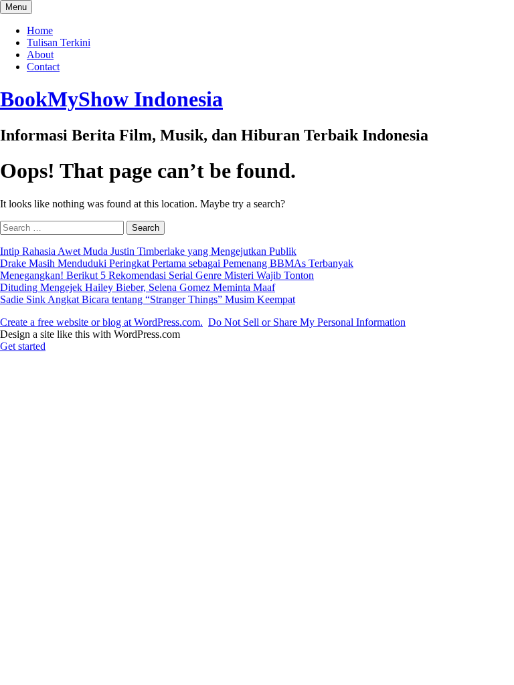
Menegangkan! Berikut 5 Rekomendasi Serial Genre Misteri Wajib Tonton (157, 275)
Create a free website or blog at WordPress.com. (101, 322)
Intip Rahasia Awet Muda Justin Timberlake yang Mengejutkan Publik (148, 251)
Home (40, 30)
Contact (43, 66)
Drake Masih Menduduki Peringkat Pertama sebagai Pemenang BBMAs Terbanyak (176, 263)
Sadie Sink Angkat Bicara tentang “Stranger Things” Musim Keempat (147, 299)
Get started (23, 346)
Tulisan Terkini (58, 42)
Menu (16, 7)
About (40, 54)
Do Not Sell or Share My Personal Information (307, 322)
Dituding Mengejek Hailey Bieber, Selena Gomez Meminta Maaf (137, 287)
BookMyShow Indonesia (111, 99)
